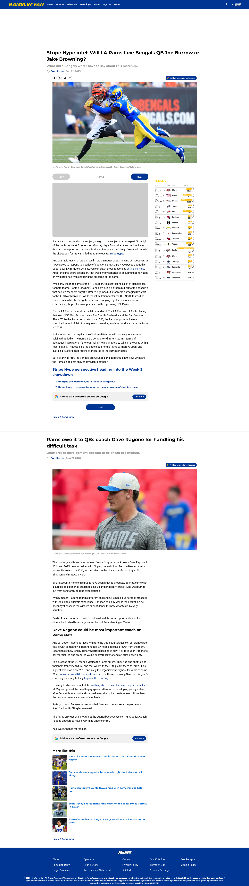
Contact (127, 859)
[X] (232, 4)
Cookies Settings (159, 870)
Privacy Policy (130, 864)
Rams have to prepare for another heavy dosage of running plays (98, 387)
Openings (88, 859)
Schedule (72, 4)
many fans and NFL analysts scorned (80, 674)
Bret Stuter (57, 71)
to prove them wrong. (96, 678)
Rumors (60, 4)
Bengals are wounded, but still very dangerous (87, 381)
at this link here (135, 268)
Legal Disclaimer (62, 870)
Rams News (68, 417)
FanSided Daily (61, 864)
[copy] (70, 78)
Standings (85, 4)
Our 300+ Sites (158, 859)
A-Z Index (127, 870)
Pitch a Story (90, 864)
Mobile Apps (188, 859)
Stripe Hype (116, 253)
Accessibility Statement (97, 870)
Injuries (107, 4)
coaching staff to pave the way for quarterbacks (117, 685)
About (56, 859)
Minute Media (37, 878)
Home (55, 417)
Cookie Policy (188, 864)
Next (139, 176)
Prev (61, 176)
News (50, 4)
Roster (97, 4)
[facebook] (226, 4)
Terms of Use (157, 864)
